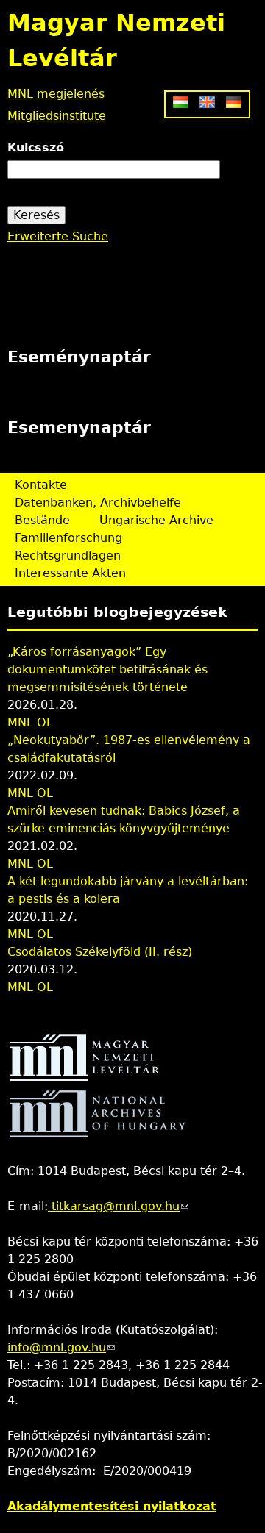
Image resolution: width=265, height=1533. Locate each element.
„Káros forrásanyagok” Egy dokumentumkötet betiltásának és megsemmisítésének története (107, 669)
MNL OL (30, 722)
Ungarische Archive (156, 520)
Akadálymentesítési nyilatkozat (111, 1506)
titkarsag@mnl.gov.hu (118, 1206)
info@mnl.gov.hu (61, 1347)
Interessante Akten (70, 573)
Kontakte (41, 485)
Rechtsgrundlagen (68, 555)
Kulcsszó (35, 147)
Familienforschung (68, 538)
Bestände (42, 520)
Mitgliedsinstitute (56, 116)
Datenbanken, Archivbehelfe (98, 503)
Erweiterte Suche (57, 236)
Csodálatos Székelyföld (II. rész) (99, 952)
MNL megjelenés (56, 94)
